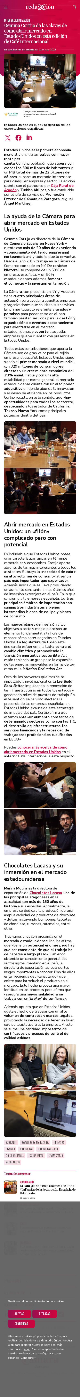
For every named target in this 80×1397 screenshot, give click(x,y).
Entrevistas (59, 1142)
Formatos (10, 1149)
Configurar (21, 1324)
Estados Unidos (36, 1155)
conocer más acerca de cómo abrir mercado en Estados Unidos (35, 749)
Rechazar (44, 1314)
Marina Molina (13, 1162)
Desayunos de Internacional (21, 49)
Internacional (26, 1149)
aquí (27, 1349)
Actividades (11, 1142)
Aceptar (19, 1314)
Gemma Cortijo (55, 1155)
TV (74, 7)
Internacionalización (17, 20)
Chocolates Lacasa (46, 892)
